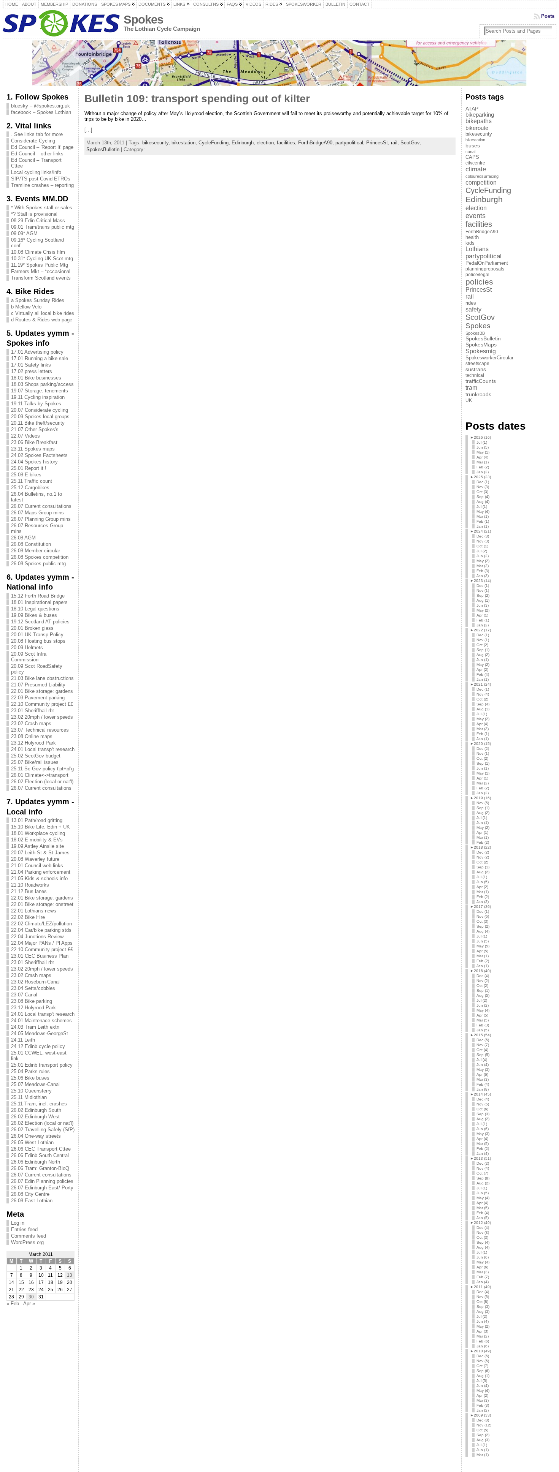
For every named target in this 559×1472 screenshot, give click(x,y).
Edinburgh (243, 142)
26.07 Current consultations (41, 506)
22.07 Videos (25, 436)
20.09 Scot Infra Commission (28, 656)
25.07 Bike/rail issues (35, 762)
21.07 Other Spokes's (35, 429)
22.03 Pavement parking (38, 697)
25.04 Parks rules (30, 1071)
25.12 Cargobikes (30, 487)
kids (470, 243)
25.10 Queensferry (31, 1091)
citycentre (475, 163)
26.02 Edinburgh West (35, 1116)
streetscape (477, 363)
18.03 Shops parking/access (42, 384)
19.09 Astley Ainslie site (37, 846)
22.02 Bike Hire (28, 917)
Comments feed (28, 1236)
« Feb (12, 1303)
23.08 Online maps (31, 736)
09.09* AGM (24, 233)
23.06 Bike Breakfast (34, 442)
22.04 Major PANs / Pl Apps (42, 943)
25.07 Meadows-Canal (35, 1084)
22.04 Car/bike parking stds (41, 930)
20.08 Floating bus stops (38, 641)
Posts (547, 16)
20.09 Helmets (27, 647)
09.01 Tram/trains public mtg (42, 227)
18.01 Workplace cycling (38, 833)
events (475, 216)
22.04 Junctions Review (37, 936)
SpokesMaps (481, 345)
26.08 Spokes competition (39, 557)
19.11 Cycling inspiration (38, 397)
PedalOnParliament (486, 263)
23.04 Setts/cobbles (33, 988)
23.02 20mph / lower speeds (42, 717)
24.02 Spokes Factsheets (39, 455)
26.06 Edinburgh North (35, 1162)
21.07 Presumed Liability (38, 685)
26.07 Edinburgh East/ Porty (42, 1188)
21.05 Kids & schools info (39, 878)
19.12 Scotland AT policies (40, 622)
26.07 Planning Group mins (41, 519)
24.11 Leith (23, 1040)
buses (472, 145)
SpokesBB (475, 333)
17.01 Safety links (31, 365)
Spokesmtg (480, 351)
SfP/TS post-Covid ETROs (40, 179)
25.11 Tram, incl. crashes (39, 1104)
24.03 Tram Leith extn (35, 1027)
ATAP (471, 109)
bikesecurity (155, 142)
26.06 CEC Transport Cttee (41, 1149)
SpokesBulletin (102, 149)
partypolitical (349, 142)
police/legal (477, 274)
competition (481, 182)
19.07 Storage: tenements (39, 391)
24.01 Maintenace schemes (41, 1020)
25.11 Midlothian (29, 1097)
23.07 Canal (24, 995)
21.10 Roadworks (30, 885)
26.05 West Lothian (32, 1142)
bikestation (183, 142)
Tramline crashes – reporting (42, 185)
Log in (17, 1223)
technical (474, 375)
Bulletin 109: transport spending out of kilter (197, 98)
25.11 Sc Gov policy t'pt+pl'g (42, 769)
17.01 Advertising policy (37, 352)
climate (475, 169)
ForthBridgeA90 (315, 142)
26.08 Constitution (31, 544)
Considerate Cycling (33, 141)
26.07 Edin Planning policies (42, 1181)
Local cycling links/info (36, 172)
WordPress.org (27, 1242)
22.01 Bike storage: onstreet (42, 904)
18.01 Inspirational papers (39, 602)
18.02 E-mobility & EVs (37, 840)
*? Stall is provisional (34, 214)
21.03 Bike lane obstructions (42, 678)
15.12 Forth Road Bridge (38, 596)
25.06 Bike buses (30, 1078)
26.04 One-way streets (36, 1136)
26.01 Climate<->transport (39, 775)
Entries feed (24, 1229)
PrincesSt (377, 142)
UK (468, 400)
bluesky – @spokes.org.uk (40, 106)
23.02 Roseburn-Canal (35, 982)
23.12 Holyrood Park (33, 743)
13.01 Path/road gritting (36, 820)
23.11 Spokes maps (33, 449)
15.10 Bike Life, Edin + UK (40, 827)
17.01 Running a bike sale (39, 358)
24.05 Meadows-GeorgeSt (39, 1033)
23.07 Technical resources (40, 730)
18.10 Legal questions (35, 609)
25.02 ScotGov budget (35, 756)
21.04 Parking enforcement (40, 872)
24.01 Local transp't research (43, 749)
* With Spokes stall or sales (41, 207)
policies (479, 281)
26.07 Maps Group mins (37, 512)
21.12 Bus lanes (29, 891)
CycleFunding (214, 142)
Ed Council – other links (37, 154)
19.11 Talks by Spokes (36, 403)
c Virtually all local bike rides (42, 313)
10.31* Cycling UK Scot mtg (42, 258)
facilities (286, 142)
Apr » (29, 1303)
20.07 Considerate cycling (39, 410)
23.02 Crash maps (31, 723)
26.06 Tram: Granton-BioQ (40, 1168)
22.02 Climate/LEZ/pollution (41, 924)
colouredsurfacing (482, 176)
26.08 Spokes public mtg (38, 563)
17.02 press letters (31, 371)
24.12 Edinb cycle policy (38, 1046)
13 (69, 1275)
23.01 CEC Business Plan (39, 956)
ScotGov (409, 142)
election (265, 142)
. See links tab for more (37, 134)
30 (31, 1297)
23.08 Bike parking (31, 1001)
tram (471, 387)
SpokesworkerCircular (489, 357)
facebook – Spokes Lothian (41, 112)
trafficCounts (480, 381)
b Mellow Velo (26, 307)
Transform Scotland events (41, 278)
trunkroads (478, 394)
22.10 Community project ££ (42, 704)
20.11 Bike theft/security (38, 423)
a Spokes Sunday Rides (37, 300)
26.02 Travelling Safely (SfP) (43, 1129)
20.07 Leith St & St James (40, 852)
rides (470, 303)
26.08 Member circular (35, 550)
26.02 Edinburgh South (36, 1110)
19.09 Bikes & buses (34, 615)
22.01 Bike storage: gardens (42, 691)
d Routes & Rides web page (41, 320)
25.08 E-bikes (26, 474)
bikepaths (478, 121)
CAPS (472, 157)
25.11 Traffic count (31, 481)
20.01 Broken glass (32, 628)
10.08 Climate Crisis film (38, 252)
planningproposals (484, 269)
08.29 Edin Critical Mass (38, 220)
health (472, 237)
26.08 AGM (23, 538)
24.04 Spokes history (34, 462)
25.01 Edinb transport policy (42, 1065)
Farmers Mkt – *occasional (40, 271)
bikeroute (476, 128)
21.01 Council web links (37, 865)
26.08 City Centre (30, 1194)
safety (473, 309)
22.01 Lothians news (33, 911)
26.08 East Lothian (31, 1200)
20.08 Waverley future (35, 859)
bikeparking (479, 115)
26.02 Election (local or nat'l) (42, 781)
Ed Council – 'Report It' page (42, 147)
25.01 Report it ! (28, 468)
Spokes (143, 19)
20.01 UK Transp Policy (37, 634)
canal (470, 151)
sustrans (475, 369)
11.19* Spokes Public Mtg (39, 265)
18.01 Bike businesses (36, 378)
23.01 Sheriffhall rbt (32, 710)
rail (394, 142)
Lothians (477, 249)
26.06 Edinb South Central (40, 1155)
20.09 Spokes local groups (40, 416)
